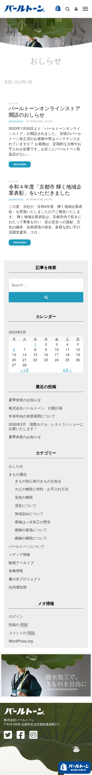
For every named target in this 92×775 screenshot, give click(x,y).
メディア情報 (19, 554)
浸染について (25, 505)
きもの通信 (18, 474)
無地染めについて (29, 513)
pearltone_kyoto (41, 121)
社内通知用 (18, 587)
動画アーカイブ (21, 562)
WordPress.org (21, 640)
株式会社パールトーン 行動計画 (35, 407)
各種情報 (16, 570)
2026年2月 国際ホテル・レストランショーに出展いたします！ (46, 426)
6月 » (67, 369)
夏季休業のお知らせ (25, 399)
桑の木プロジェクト (25, 578)
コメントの (22, 632)
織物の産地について (31, 529)
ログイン (16, 616)
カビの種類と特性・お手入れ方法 (41, 488)
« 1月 (24, 369)
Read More (20, 164)
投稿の (18, 624)
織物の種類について (31, 537)
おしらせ (13, 103)
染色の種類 (24, 497)
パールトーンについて (26, 546)
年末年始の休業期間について (32, 415)
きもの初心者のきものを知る (38, 480)
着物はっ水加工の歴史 (33, 521)
